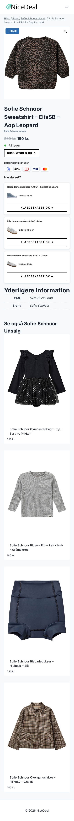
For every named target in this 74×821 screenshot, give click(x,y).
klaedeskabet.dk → (37, 207)
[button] (65, 31)
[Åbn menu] (67, 6)
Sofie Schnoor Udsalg (15, 131)
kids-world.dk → (21, 153)
